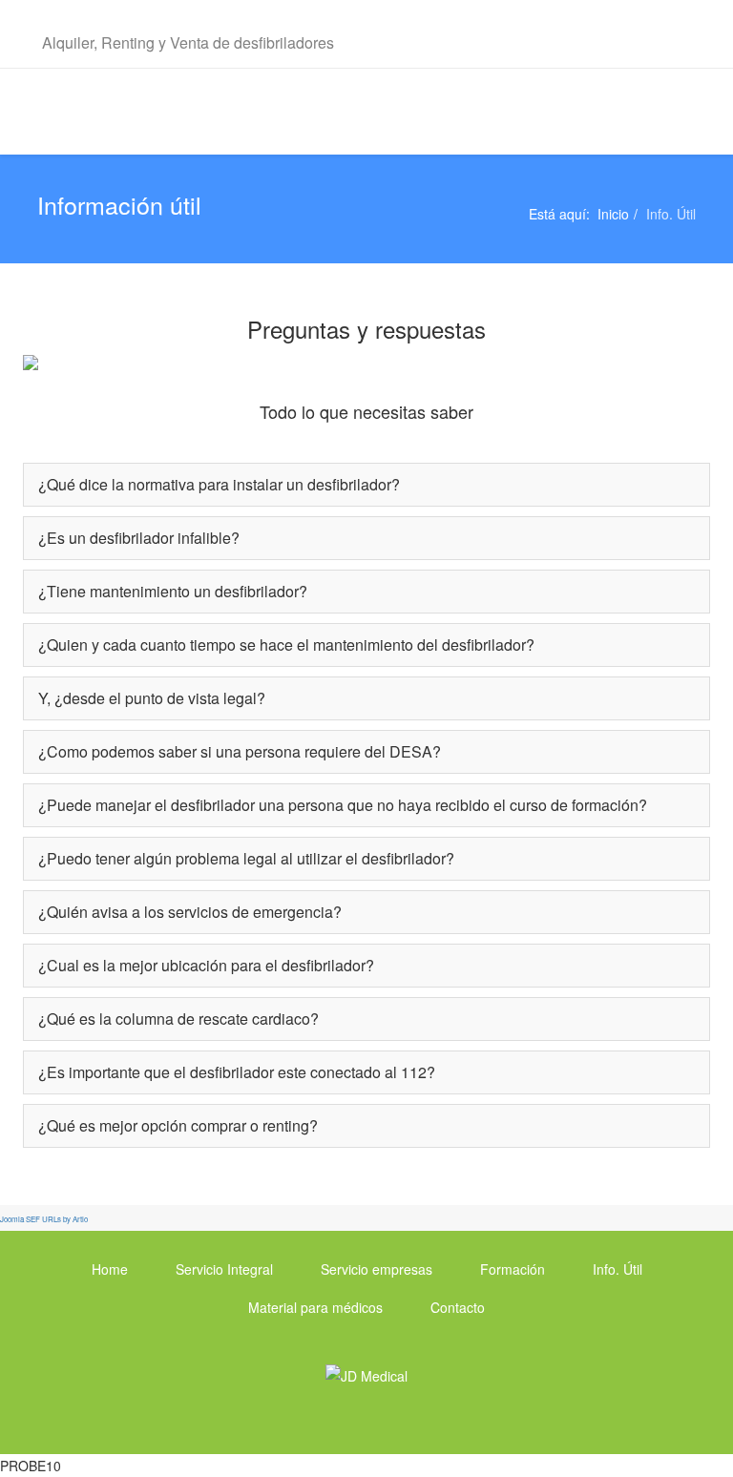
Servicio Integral (224, 1269)
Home (110, 1269)
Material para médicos (315, 1307)
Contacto (457, 1307)
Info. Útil (617, 1269)
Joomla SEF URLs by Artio (44, 1219)
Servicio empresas (376, 1269)
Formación (512, 1269)
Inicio (613, 213)
